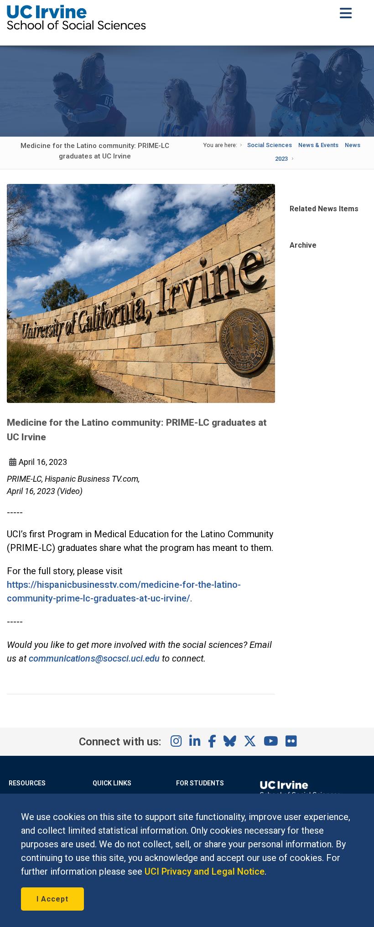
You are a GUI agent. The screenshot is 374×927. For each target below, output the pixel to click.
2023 (281, 158)
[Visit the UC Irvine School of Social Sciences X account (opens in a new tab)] (250, 741)
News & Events (318, 145)
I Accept (52, 899)
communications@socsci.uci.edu (94, 658)
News (352, 145)
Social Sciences (269, 145)
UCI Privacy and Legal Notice (205, 871)
